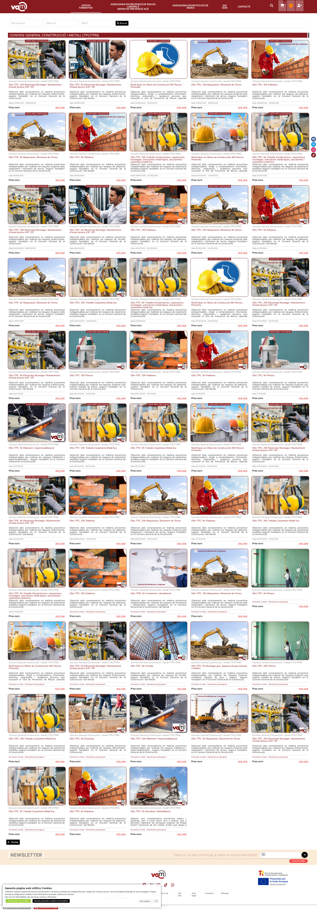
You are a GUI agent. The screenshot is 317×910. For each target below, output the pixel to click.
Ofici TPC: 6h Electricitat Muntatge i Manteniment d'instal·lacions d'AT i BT (95, 85)
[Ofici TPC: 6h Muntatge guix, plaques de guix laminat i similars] (219, 659)
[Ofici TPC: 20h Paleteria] (280, 77)
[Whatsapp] (173, 885)
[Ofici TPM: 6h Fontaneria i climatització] (158, 586)
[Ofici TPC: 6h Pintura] (280, 368)
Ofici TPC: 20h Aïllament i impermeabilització (154, 738)
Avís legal (194, 894)
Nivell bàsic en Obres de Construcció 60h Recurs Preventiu (156, 85)
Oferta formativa (86, 6)
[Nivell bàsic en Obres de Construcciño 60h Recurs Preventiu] (219, 150)
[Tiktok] (166, 885)
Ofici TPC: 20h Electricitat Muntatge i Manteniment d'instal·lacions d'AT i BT (35, 85)
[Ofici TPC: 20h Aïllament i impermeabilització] (158, 731)
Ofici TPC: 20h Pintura (81, 375)
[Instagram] (313, 149)
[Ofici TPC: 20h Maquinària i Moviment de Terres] (219, 77)
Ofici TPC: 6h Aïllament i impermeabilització (31, 448)
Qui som (224, 6)
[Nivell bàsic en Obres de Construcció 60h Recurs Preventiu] (158, 77)
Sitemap (225, 893)
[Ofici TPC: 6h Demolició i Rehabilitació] (158, 804)
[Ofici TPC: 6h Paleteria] (97, 150)
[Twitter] (313, 144)
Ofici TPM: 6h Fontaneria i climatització (151, 593)
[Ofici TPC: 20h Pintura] (97, 368)
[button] (272, 6)
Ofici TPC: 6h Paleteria (81, 157)
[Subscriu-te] (304, 855)
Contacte (244, 6)
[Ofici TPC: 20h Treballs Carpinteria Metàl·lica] (97, 295)
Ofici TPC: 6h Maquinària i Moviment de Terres (33, 157)
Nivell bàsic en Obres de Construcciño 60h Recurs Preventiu (217, 158)
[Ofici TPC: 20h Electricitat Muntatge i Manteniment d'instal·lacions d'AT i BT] (37, 77)
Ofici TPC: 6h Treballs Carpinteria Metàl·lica (153, 448)
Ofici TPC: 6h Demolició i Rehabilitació (151, 811)
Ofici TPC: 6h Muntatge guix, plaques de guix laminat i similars (219, 667)
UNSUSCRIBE (298, 861)
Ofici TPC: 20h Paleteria (264, 84)
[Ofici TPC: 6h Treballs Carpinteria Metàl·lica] (158, 441)
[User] (299, 6)
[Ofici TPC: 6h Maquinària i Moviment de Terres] (37, 150)
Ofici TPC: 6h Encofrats (82, 738)
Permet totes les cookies (18, 901)
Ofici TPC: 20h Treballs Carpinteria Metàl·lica (93, 302)
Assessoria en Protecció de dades (190, 6)
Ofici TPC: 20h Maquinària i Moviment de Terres (216, 84)
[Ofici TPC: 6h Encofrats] (97, 731)
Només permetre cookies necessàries (51, 901)
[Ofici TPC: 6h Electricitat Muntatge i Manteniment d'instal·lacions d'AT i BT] (97, 77)
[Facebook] (313, 139)
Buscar (123, 23)
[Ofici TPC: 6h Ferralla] (158, 659)
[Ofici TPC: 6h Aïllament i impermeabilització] (37, 441)
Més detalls (145, 901)
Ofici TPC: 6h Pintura (263, 375)
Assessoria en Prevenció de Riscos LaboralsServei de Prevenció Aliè (133, 6)
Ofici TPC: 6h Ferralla (142, 666)
